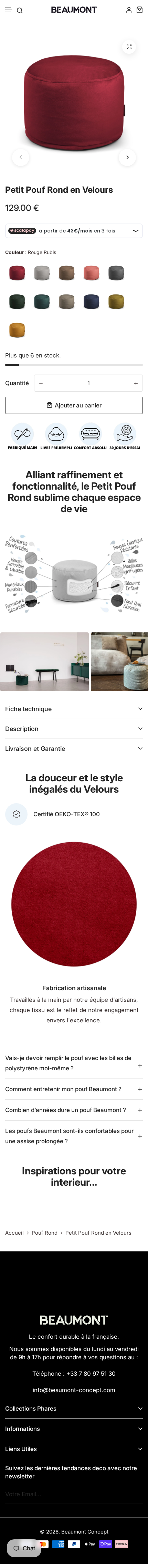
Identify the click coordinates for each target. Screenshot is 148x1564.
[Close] (135, 734)
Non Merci (74, 810)
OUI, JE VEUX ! (74, 783)
